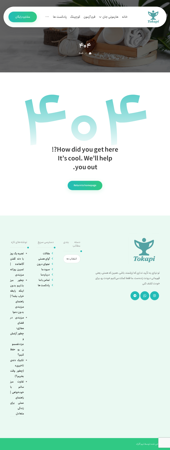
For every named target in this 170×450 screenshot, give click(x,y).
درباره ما (45, 275)
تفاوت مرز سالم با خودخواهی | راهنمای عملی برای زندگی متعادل (17, 398)
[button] (47, 17)
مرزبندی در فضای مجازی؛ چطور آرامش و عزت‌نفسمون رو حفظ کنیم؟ (17, 336)
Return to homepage (85, 185)
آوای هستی (44, 259)
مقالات (46, 253)
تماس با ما (44, 280)
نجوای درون (43, 264)
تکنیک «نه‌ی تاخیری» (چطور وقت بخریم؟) (17, 368)
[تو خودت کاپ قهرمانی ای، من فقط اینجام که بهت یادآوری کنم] (153, 16)
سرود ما (45, 269)
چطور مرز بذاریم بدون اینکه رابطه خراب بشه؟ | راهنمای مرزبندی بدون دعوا (17, 296)
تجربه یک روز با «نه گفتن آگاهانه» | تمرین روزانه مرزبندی (17, 264)
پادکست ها (44, 285)
